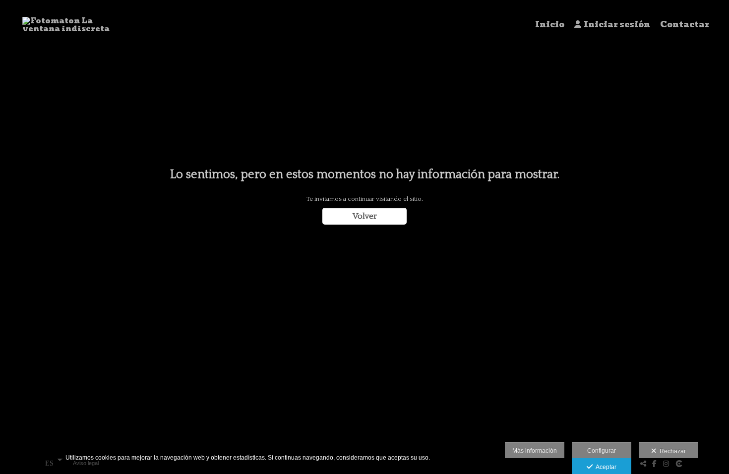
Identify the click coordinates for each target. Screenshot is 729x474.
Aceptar (604, 467)
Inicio (549, 25)
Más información (534, 450)
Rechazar (671, 451)
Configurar (601, 450)
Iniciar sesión (617, 25)
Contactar (684, 25)
